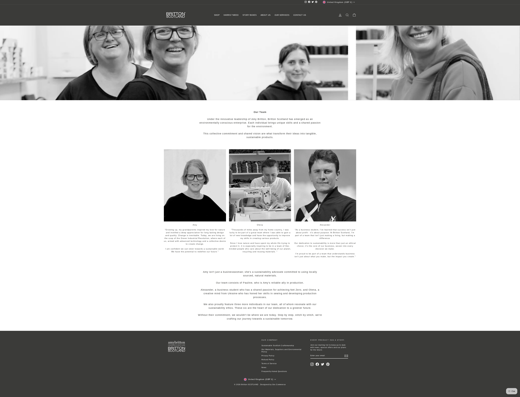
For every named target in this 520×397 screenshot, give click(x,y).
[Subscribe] (346, 355)
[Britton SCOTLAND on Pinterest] (327, 364)
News (263, 367)
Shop (217, 15)
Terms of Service (269, 364)
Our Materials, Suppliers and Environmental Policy (281, 351)
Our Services (282, 15)
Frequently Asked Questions (274, 371)
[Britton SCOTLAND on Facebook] (317, 364)
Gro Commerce (279, 384)
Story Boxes (249, 15)
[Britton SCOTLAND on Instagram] (312, 364)
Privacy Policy (267, 356)
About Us (266, 15)
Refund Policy (267, 360)
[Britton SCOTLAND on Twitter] (322, 364)
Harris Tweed (231, 15)
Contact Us (299, 15)
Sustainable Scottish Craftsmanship (277, 346)
